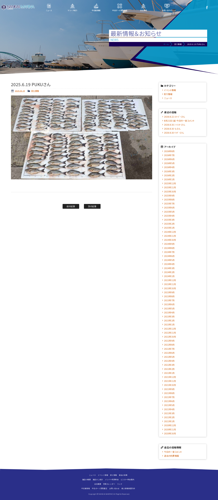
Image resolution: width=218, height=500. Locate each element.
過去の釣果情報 (171, 455)
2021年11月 (170, 380)
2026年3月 (169, 171)
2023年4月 (169, 312)
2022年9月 (169, 340)
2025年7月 (169, 203)
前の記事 (71, 206)
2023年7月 (169, 300)
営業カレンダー (109, 484)
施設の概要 (86, 480)
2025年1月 (169, 227)
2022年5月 (169, 356)
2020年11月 (170, 429)
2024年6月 (169, 256)
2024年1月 (169, 276)
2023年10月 (170, 288)
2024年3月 (169, 268)
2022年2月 (169, 368)
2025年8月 (169, 199)
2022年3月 (169, 364)
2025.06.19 (20, 90)
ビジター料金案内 (127, 480)
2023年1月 (169, 324)
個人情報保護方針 (128, 488)
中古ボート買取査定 (119, 10)
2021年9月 (169, 389)
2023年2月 (169, 320)
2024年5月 (169, 260)
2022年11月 (170, 332)
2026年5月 (169, 163)
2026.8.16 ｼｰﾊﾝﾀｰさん (174, 124)
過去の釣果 (123, 475)
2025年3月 (169, 219)
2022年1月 (169, 372)
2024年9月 (169, 243)
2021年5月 (169, 405)
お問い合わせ (167, 10)
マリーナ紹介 (72, 10)
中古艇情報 (96, 10)
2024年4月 (169, 264)
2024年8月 (169, 248)
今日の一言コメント (173, 451)
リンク (119, 484)
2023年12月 (170, 280)
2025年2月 (169, 223)
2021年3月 (169, 413)
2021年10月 (170, 384)
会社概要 (97, 484)
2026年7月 (169, 155)
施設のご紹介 (98, 480)
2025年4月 (169, 215)
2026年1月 (169, 179)
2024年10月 (170, 239)
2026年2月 (169, 175)
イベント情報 (170, 90)
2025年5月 (169, 211)
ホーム (166, 44)
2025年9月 (169, 195)
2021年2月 (169, 417)
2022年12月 (170, 328)
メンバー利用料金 (112, 480)
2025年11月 (170, 187)
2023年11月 (170, 284)
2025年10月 (170, 191)
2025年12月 (170, 183)
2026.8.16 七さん (172, 128)
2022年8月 (169, 344)
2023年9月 (169, 292)
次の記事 (92, 206)
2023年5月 (169, 308)
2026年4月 (169, 167)
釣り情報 (35, 90)
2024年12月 (170, 231)
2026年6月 (169, 159)
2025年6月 (169, 207)
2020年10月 (170, 433)
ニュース (49, 10)
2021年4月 (169, 409)
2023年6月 (169, 304)
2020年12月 (170, 425)
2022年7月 (169, 348)
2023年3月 (169, 316)
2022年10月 (170, 336)
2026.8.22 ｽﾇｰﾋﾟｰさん (174, 116)
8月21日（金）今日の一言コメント (179, 120)
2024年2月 (169, 272)
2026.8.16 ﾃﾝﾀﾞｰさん (174, 132)
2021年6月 (169, 401)
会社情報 (143, 10)
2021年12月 (170, 376)
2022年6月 (169, 352)
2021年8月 (169, 393)
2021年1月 (169, 421)
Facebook (207, 7)
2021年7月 (169, 397)
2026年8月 (169, 151)
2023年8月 (169, 296)
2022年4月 (169, 360)
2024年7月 (169, 252)
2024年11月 (170, 235)
